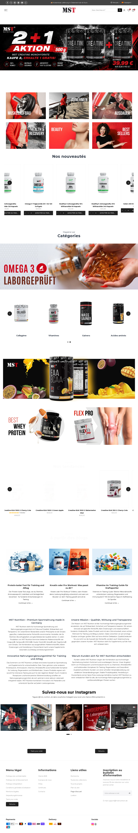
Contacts (41, 792)
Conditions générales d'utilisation (18, 788)
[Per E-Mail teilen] (22, 2)
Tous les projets (76, 784)
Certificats (42, 788)
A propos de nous (44, 780)
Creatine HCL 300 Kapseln (28, 510)
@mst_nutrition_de (45, 697)
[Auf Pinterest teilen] (14, 2)
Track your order (37, 751)
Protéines (58, 335)
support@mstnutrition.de (118, 801)
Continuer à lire (25, 603)
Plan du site (75, 788)
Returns (101, 751)
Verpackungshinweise (14, 795)
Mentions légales (12, 792)
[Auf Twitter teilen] (11, 2)
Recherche (75, 776)
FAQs (40, 784)
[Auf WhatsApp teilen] (25, 2)
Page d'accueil (76, 792)
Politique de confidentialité (16, 776)
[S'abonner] (129, 793)
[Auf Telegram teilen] (18, 2)
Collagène (122, 335)
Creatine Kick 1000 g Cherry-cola (93, 510)
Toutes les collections (79, 780)
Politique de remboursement (17, 780)
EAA (90, 335)
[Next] (128, 183)
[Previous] (10, 183)
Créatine (25, 335)
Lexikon (73, 795)
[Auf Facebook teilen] (7, 2)
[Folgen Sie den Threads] (95, 824)
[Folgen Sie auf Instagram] (92, 824)
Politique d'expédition (14, 784)
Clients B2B (42, 776)
